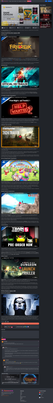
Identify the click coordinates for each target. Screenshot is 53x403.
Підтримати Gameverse (23, 396)
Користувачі (20, 1)
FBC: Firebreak (23, 58)
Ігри (22, 1)
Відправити (3, 339)
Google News (42, 397)
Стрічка (13, 1)
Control (13, 60)
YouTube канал (42, 392)
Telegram (42, 394)
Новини (15, 1)
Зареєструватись (22, 400)
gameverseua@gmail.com (6, 395)
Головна (10, 1)
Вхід (20, 399)
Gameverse (2, 3)
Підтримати (25, 1)
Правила (21, 398)
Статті (17, 1)
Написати (29, 1)
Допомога (21, 397)
